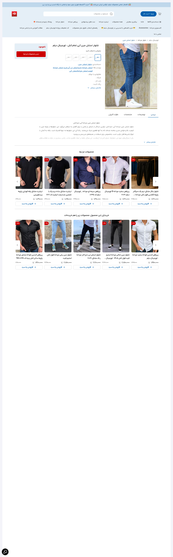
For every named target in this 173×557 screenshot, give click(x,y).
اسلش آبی (73, 71)
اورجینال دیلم (153, 40)
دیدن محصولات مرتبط (31, 54)
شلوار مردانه (142, 40)
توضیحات (141, 114)
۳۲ (90, 57)
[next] (17, 181)
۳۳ (83, 57)
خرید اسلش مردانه (60, 68)
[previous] (156, 181)
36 (69, 57)
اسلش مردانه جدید (85, 68)
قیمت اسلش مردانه (85, 71)
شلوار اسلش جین (129, 40)
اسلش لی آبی (72, 68)
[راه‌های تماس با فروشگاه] (5, 552)
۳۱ (98, 57)
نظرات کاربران (113, 114)
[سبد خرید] (159, 14)
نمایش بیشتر (151, 142)
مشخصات (128, 114)
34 (76, 57)
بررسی (153, 114)
